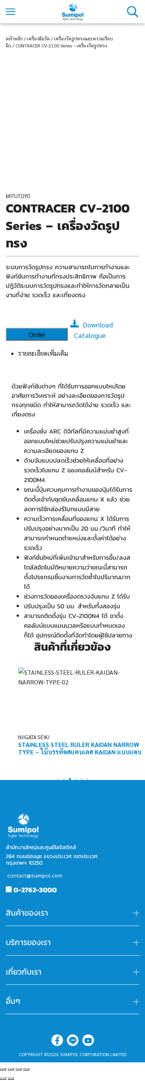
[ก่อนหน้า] (3, 1079)
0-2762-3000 (35, 889)
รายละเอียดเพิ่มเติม (43, 353)
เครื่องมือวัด (38, 38)
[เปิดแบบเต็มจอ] (18, 1069)
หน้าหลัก (14, 38)
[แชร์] (11, 1069)
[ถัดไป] (11, 1079)
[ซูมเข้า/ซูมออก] (26, 1069)
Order (37, 334)
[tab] (78, 353)
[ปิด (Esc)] (3, 1069)
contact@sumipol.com (34, 875)
